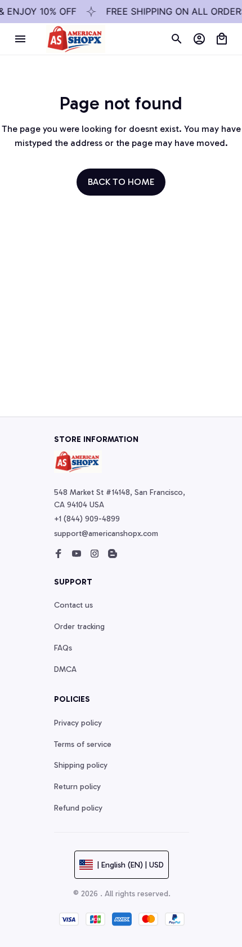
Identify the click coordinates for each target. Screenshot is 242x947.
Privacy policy (78, 723)
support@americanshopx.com (106, 533)
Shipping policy (80, 765)
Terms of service (82, 744)
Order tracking (79, 626)
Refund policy (78, 808)
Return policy (77, 786)
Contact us (73, 605)
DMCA (65, 669)
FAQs (63, 648)
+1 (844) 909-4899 (87, 519)
